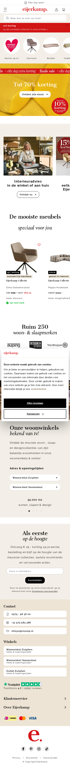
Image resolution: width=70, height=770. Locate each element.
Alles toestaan (35, 403)
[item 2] (37, 511)
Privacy (17, 758)
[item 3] (41, 511)
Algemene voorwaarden (45, 591)
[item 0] (29, 511)
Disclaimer (32, 758)
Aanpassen (33, 413)
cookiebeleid (38, 389)
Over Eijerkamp (16, 707)
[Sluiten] (67, 25)
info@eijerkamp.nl (23, 631)
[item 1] (33, 511)
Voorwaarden (50, 758)
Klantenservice (16, 698)
